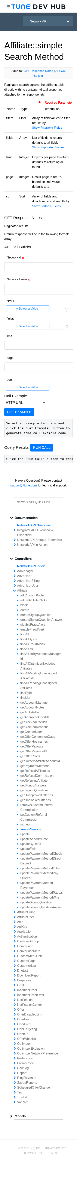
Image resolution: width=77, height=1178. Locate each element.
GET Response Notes (38, 70)
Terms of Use (33, 1153)
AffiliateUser (25, 917)
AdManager (25, 571)
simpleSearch (30, 829)
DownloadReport (28, 975)
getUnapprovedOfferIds (36, 795)
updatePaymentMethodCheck (41, 853)
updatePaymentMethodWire (39, 897)
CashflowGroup (28, 941)
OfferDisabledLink (29, 1014)
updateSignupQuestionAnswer (41, 907)
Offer (20, 1009)
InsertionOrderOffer (30, 995)
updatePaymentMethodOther (40, 868)
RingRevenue (26, 1077)
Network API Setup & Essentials (39, 540)
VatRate (22, 1102)
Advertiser (24, 576)
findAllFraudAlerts (32, 644)
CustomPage (26, 961)
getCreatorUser (31, 731)
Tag (19, 1092)
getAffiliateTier (30, 712)
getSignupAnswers (33, 785)
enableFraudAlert (32, 629)
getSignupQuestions (34, 790)
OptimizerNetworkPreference (37, 1053)
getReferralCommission (36, 775)
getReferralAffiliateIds (35, 770)
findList (25, 697)
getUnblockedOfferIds (35, 800)
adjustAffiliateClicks (33, 600)
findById (26, 693)
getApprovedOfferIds (34, 717)
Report (22, 1073)
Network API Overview (34, 525)
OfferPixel (24, 1024)
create (24, 610)
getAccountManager (34, 702)
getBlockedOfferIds (33, 722)
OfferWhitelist (26, 1038)
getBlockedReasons (34, 727)
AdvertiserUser (27, 585)
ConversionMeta (28, 951)
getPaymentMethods (34, 766)
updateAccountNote (34, 839)
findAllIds (26, 649)
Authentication (27, 936)
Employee (24, 980)
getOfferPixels (30, 756)
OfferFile (23, 1019)
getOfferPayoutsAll (33, 751)
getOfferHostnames (34, 741)
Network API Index (31, 566)
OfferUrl (22, 1034)
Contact (53, 1153)
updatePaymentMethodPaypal (41, 892)
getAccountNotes (32, 707)
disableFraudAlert (32, 624)
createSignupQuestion (35, 615)
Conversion (25, 946)
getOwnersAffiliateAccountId (40, 761)
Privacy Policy (55, 1148)
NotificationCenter (29, 1004)
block (24, 605)
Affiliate (22, 590)
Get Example (19, 412)
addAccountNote (32, 595)
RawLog (23, 1068)
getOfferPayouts (31, 746)
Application (24, 931)
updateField (28, 848)
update (25, 834)
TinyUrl (22, 1097)
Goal (20, 985)
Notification (25, 1000)
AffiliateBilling (26, 912)
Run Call (41, 447)
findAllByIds (28, 639)
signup (25, 824)
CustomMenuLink (29, 956)
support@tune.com (23, 485)
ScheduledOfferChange (33, 1087)
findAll (24, 634)
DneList (22, 970)
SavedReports (27, 1082)
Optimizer (24, 1043)
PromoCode (25, 1063)
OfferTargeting (27, 1029)
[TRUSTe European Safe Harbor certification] (38, 1168)
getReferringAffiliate (33, 780)
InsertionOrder (27, 990)
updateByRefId (30, 844)
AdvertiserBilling (28, 580)
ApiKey (22, 926)
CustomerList (26, 965)
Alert (20, 922)
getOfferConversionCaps (37, 736)
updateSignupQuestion (36, 902)
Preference (25, 1058)
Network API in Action (32, 544)
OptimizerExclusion (30, 1048)
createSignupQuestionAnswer (41, 619)
